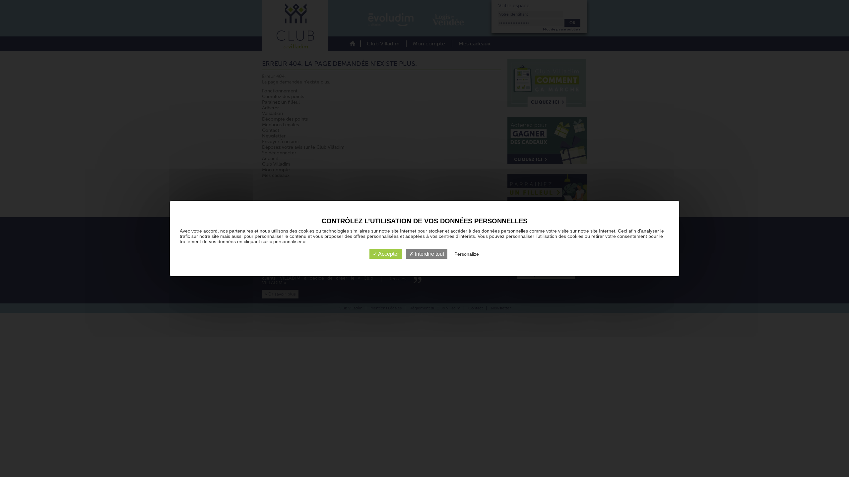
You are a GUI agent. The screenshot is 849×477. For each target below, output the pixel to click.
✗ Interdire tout (426, 254)
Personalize (466, 254)
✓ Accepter (386, 254)
